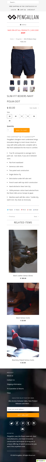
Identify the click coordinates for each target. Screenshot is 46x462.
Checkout (31, 10)
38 (9, 121)
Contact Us (11, 380)
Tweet (11, 210)
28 (9, 116)
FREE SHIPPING (13, 137)
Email (36, 210)
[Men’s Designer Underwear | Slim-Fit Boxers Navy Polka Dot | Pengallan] (23, 62)
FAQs (9, 393)
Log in (13, 10)
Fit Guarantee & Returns (15, 389)
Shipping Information (14, 384)
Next (35, 216)
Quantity (10, 126)
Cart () (22, 10)
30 (15, 116)
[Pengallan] (23, 18)
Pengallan (19, 455)
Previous (12, 216)
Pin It (24, 210)
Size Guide (33, 108)
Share (17, 210)
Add (30, 210)
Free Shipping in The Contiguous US (23, 6)
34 (28, 116)
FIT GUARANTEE (28, 137)
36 (34, 116)
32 (21, 116)
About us (10, 376)
